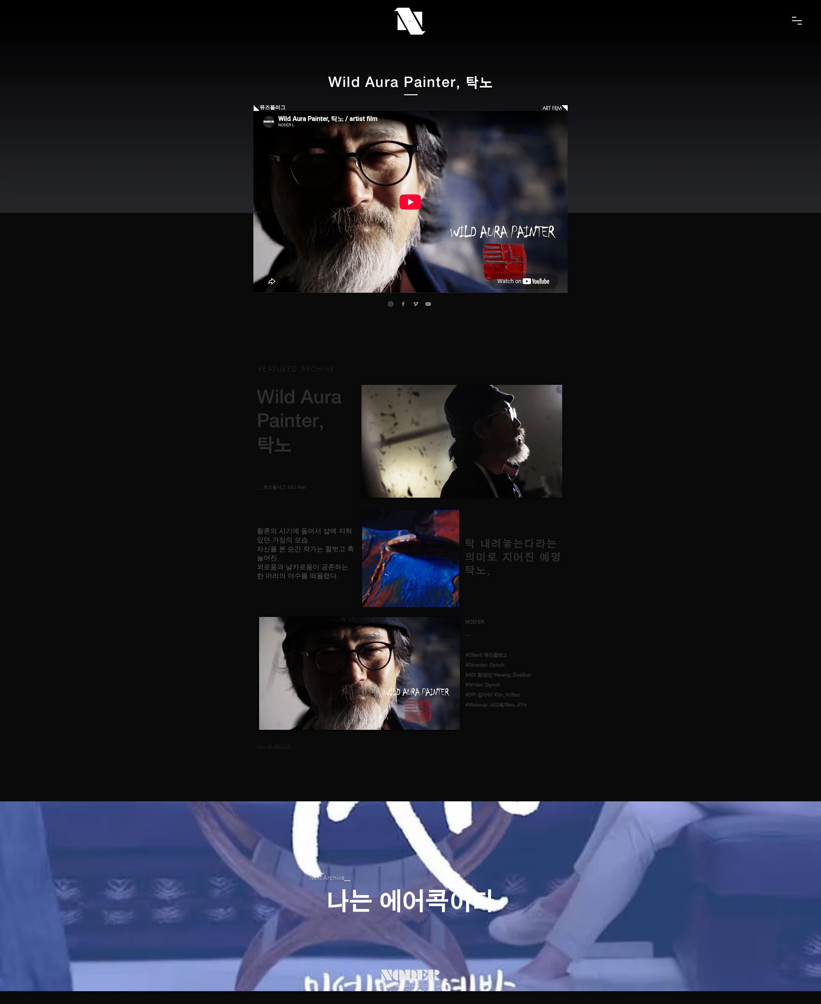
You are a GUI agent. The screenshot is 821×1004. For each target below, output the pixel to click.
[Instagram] (390, 304)
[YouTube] (428, 304)
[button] (797, 21)
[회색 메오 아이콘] (415, 304)
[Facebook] (403, 304)
